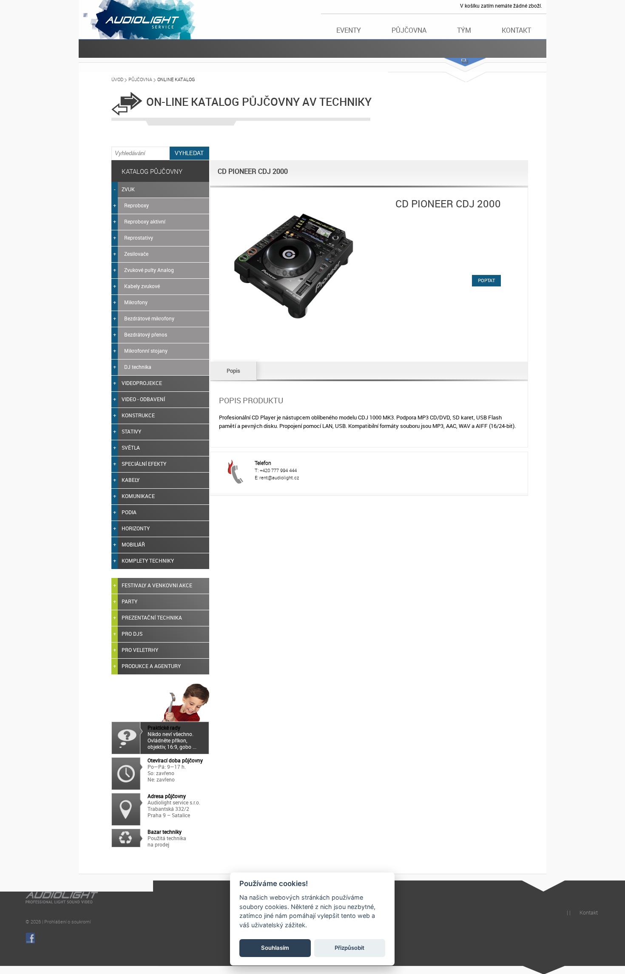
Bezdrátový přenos (145, 334)
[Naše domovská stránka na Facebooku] (30, 938)
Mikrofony (136, 302)
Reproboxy (136, 205)
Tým (464, 30)
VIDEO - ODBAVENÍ (143, 399)
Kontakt (516, 30)
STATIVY (131, 431)
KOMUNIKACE (138, 496)
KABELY (130, 479)
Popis (233, 370)
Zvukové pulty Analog (149, 269)
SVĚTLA (131, 447)
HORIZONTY (136, 528)
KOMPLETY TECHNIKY (148, 560)
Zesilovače (136, 253)
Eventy (348, 30)
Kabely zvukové (142, 286)
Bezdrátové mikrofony (149, 318)
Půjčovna (409, 30)
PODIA (129, 512)
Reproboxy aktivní (144, 221)
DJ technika (137, 366)
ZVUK (128, 189)
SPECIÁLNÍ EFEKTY (144, 463)
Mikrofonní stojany (146, 350)
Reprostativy (138, 237)
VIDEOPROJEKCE (142, 382)
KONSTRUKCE (138, 415)
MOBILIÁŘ (133, 544)
